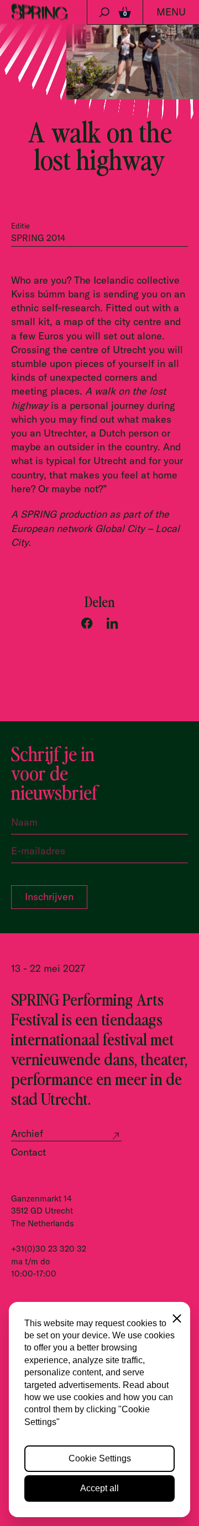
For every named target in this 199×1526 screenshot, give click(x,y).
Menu (171, 12)
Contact (28, 1152)
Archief (27, 1133)
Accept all (99, 1488)
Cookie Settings (100, 1458)
